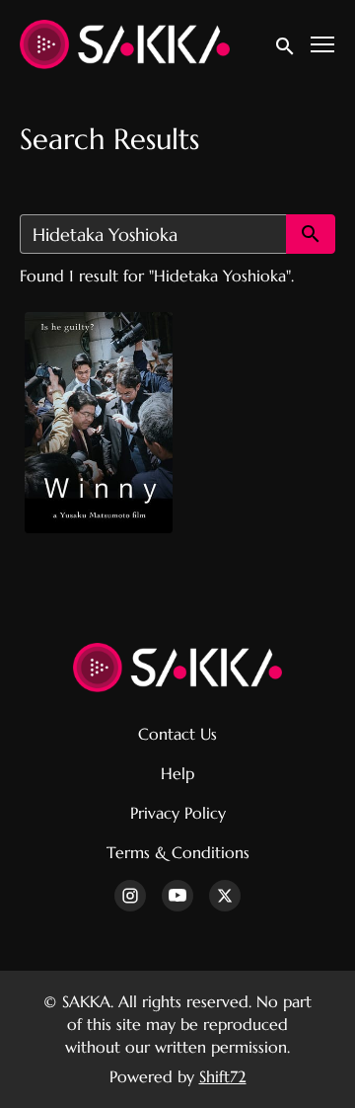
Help (177, 773)
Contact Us (177, 734)
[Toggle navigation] (323, 45)
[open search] (286, 44)
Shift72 (223, 1076)
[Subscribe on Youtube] (177, 895)
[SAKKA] (178, 667)
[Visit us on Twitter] (225, 895)
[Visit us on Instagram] (130, 895)
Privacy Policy (178, 813)
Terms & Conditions (177, 852)
